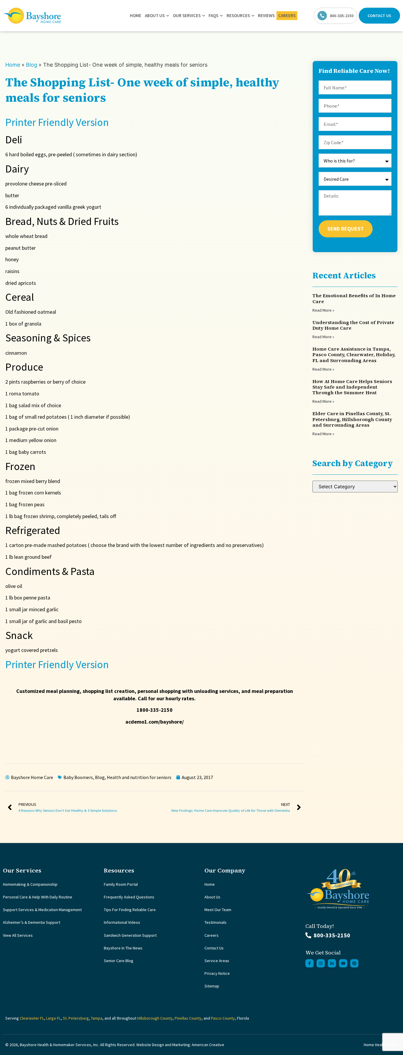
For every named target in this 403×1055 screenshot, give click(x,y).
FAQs (213, 15)
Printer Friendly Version (57, 122)
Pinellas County (188, 1018)
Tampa (96, 1018)
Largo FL (53, 1018)
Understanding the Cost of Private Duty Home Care (353, 325)
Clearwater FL (32, 1018)
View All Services (18, 935)
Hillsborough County (155, 1018)
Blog (31, 65)
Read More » (323, 310)
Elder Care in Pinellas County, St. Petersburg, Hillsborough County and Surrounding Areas (352, 419)
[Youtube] (343, 963)
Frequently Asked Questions (129, 897)
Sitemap (211, 986)
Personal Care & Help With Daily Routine (37, 897)
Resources (238, 15)
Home (135, 15)
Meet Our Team (217, 909)
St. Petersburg (76, 1018)
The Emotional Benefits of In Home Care (354, 298)
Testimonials (215, 922)
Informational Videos (122, 922)
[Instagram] (321, 963)
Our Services (187, 15)
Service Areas (216, 960)
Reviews (266, 15)
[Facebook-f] (309, 963)
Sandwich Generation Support (130, 935)
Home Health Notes (381, 1044)
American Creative (208, 1044)
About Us (155, 15)
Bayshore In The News (123, 948)
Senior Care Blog (118, 960)
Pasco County (223, 1018)
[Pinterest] (354, 963)
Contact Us (214, 948)
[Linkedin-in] (332, 963)
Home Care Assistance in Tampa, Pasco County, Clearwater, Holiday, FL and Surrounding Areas (353, 354)
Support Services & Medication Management (42, 909)
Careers (287, 15)
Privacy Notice (217, 973)
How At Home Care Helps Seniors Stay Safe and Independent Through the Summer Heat (352, 387)
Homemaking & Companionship (30, 884)
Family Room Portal (121, 884)
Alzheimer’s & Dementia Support (31, 922)
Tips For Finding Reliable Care (130, 909)
